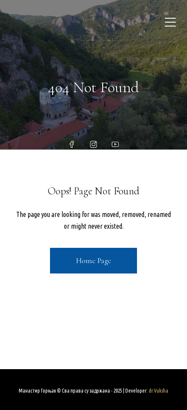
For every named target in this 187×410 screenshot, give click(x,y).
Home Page (93, 260)
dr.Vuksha (158, 390)
